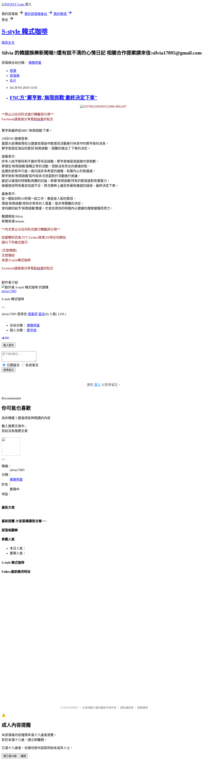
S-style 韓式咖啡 (25, 31)
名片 (13, 80)
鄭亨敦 (32, 330)
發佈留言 (8, 369)
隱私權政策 (126, 707)
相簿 (13, 71)
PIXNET (73, 707)
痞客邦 (33, 314)
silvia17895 (9, 291)
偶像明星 (34, 62)
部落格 (15, 75)
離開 (23, 756)
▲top (5, 337)
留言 (41, 314)
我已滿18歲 (10, 756)
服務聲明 (142, 707)
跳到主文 (8, 42)
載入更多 (8, 345)
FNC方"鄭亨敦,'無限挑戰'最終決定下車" (53, 97)
